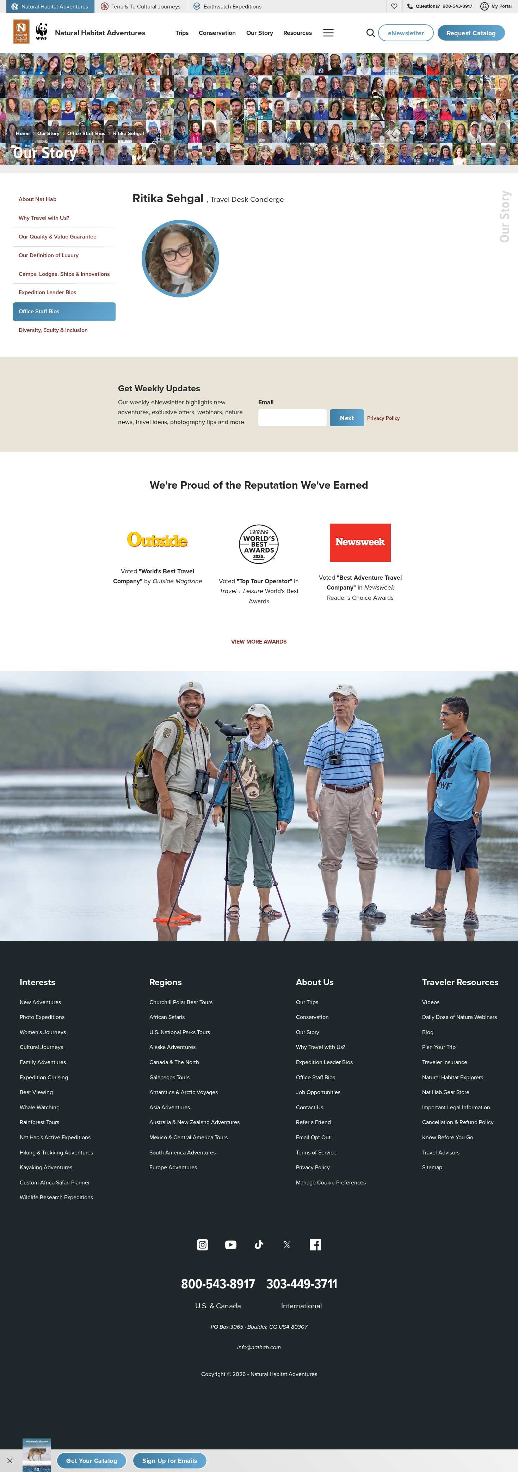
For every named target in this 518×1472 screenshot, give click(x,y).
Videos (430, 1002)
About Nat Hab (37, 199)
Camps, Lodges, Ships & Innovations (64, 274)
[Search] (370, 33)
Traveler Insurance (444, 1062)
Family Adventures (43, 1062)
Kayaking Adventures (46, 1167)
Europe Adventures (173, 1167)
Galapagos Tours (169, 1077)
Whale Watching (40, 1107)
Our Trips (307, 1002)
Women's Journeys (43, 1032)
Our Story (48, 133)
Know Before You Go (447, 1137)
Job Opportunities (318, 1092)
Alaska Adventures (172, 1047)
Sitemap (432, 1167)
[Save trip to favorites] (89, 150)
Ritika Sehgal (128, 133)
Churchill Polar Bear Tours (180, 1002)
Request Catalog (471, 33)
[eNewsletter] (169, 1460)
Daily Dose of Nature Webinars (459, 1017)
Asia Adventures (169, 1107)
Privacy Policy (383, 418)
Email (265, 402)
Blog (427, 1032)
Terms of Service (316, 1152)
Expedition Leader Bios (47, 292)
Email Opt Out (313, 1137)
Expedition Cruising (44, 1077)
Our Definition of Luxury (49, 255)
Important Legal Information (456, 1107)
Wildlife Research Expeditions (56, 1197)
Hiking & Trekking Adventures (56, 1152)
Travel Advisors (441, 1152)
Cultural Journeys (41, 1047)
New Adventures (40, 1002)
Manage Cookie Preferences (331, 1182)
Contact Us (309, 1107)
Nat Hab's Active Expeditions (55, 1137)
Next (347, 418)
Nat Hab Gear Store (445, 1092)
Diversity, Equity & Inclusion (53, 330)
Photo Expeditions (42, 1017)
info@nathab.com (259, 1347)
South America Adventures (182, 1152)
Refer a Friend (313, 1122)
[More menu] (328, 32)
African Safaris (167, 1017)
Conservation (312, 1017)
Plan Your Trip (439, 1047)
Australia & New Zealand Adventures (194, 1122)
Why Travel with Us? (44, 218)
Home (23, 133)
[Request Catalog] (91, 1460)
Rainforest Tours (39, 1122)
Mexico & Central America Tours (188, 1137)
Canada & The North (174, 1062)
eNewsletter (406, 33)
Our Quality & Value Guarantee (58, 237)
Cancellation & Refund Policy (458, 1122)
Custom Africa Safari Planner (55, 1182)
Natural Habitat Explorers (452, 1077)
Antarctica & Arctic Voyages (183, 1092)
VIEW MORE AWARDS (259, 642)
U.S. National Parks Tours (179, 1032)
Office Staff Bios (86, 133)
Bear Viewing (36, 1092)
